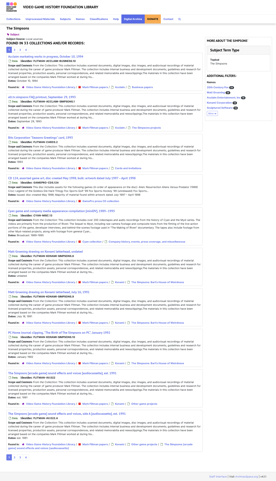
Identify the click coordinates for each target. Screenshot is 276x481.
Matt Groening (216, 92)
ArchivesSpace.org (246, 476)
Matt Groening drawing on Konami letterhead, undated (45, 251)
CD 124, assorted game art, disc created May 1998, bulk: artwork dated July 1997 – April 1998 (72, 178)
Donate (152, 19)
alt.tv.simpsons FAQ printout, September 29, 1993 (42, 97)
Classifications (99, 19)
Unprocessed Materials (40, 19)
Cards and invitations (128, 168)
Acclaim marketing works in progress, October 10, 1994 (45, 56)
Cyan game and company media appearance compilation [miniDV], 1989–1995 (61, 211)
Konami (119, 282)
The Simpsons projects (146, 127)
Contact (168, 19)
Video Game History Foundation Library (60, 6)
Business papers (142, 87)
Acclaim (120, 87)
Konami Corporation (220, 102)
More (211, 113)
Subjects (65, 19)
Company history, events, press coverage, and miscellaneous (147, 241)
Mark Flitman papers (95, 87)
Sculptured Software (220, 107)
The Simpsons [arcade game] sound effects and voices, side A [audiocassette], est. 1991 (67, 414)
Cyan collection (92, 241)
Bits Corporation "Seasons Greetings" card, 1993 (40, 137)
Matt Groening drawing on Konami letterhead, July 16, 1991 (48, 292)
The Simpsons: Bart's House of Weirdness (157, 282)
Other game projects (144, 403)
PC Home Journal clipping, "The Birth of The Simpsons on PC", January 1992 (59, 333)
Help (116, 19)
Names (80, 19)
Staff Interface (218, 476)
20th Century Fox (218, 87)
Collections (13, 19)
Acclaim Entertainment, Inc (224, 97)
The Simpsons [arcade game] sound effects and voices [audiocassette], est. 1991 (62, 373)
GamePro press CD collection (100, 201)
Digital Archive (133, 19)
